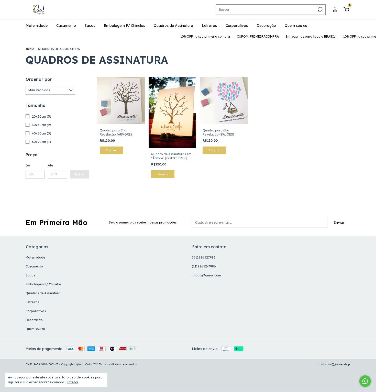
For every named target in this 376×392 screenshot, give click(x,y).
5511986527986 (204, 257)
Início (30, 49)
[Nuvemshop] (334, 365)
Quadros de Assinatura (173, 25)
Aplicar (79, 174)
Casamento (66, 25)
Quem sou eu (296, 25)
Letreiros (209, 25)
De (28, 165)
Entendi (72, 382)
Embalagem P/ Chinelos (124, 25)
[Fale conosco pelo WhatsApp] (365, 381)
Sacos (90, 25)
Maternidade (37, 25)
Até (50, 165)
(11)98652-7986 (204, 266)
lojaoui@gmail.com (206, 275)
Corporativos (237, 25)
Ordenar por (39, 79)
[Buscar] (319, 9)
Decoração (266, 25)
